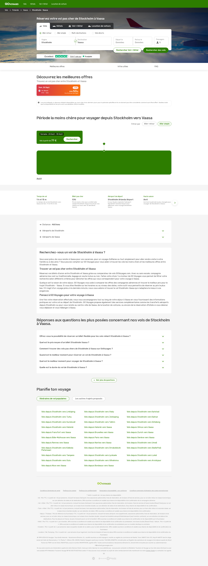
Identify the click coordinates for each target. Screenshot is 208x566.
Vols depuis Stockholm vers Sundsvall (58, 422)
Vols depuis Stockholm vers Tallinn (99, 422)
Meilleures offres (57, 66)
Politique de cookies (69, 490)
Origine (44, 40)
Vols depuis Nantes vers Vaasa (97, 443)
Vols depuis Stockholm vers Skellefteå (144, 448)
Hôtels (32, 4)
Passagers (160, 39)
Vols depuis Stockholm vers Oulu (56, 460)
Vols (24, 4)
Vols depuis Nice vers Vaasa (53, 465)
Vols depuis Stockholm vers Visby (99, 412)
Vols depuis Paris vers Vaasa (96, 437)
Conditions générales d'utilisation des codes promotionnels (149, 490)
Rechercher (72, 139)
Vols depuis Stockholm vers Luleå (142, 455)
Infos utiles (123, 66)
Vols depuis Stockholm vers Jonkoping (101, 417)
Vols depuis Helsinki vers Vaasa (98, 427)
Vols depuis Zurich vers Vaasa (140, 432)
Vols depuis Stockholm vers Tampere (57, 455)
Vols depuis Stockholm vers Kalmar (142, 417)
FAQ (156, 66)
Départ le (119, 40)
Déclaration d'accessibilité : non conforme (113, 490)
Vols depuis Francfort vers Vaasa (56, 432)
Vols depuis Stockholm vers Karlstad (143, 412)
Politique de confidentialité (88, 490)
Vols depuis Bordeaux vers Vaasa (99, 465)
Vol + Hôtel (43, 4)
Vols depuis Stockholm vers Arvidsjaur (144, 460)
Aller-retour (149, 124)
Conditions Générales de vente (50, 490)
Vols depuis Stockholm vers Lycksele (100, 455)
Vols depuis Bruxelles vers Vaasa (98, 432)
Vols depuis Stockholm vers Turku (56, 417)
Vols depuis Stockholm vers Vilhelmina (101, 460)
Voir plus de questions (105, 380)
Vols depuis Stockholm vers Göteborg (143, 422)
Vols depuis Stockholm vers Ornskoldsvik (102, 448)
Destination (82, 40)
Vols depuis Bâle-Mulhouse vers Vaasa (58, 437)
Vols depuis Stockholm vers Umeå (142, 443)
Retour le (138, 40)
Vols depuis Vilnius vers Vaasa (140, 427)
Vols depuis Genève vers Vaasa (140, 437)
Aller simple (164, 124)
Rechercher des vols (156, 50)
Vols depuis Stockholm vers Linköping (58, 412)
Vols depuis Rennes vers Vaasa (55, 443)
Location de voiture (59, 4)
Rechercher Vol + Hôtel (127, 50)
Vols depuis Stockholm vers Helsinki (57, 427)
